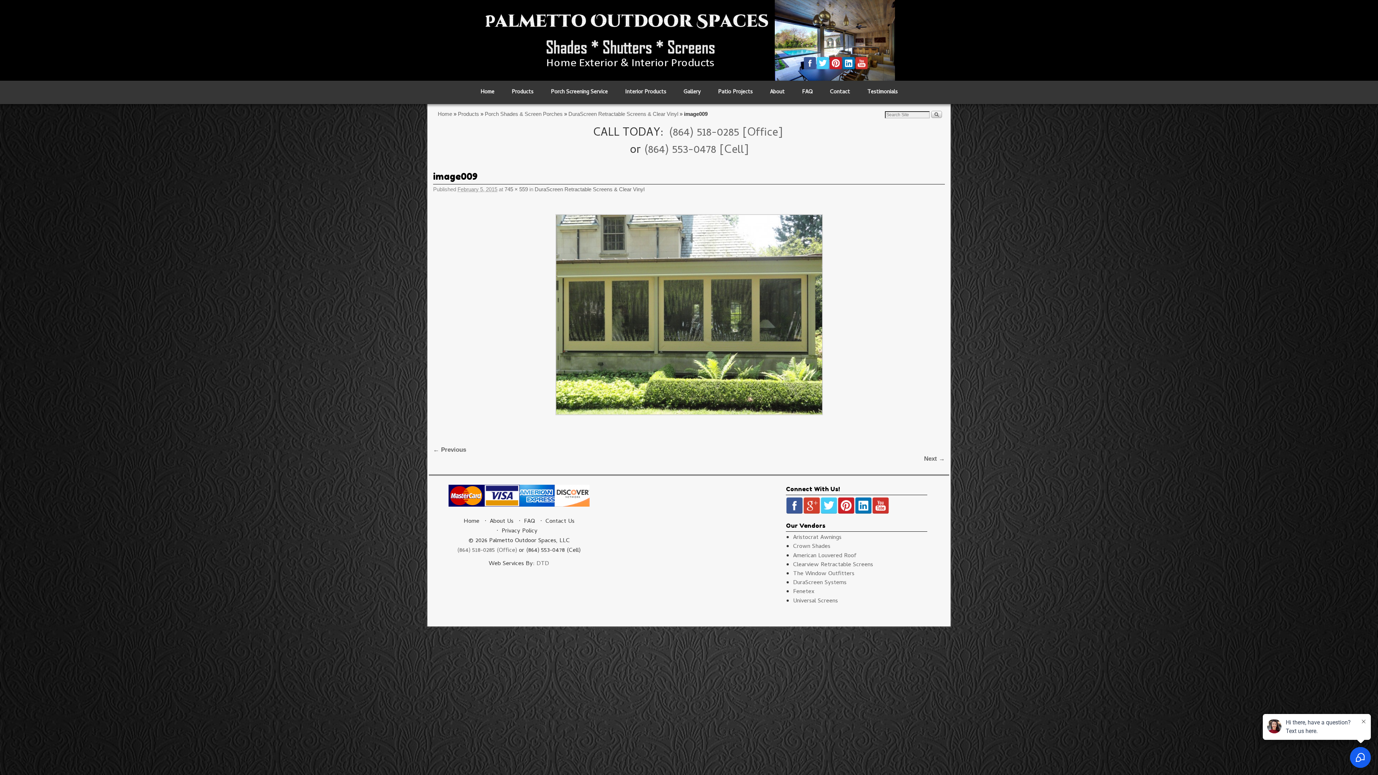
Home (488, 92)
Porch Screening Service (579, 92)
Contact (840, 92)
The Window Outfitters (823, 574)
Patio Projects (735, 92)
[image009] (689, 314)
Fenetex (804, 592)
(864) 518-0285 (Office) (487, 551)
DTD (542, 564)
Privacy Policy (520, 531)
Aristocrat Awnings (817, 538)
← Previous (449, 449)
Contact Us (560, 522)
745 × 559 (516, 189)
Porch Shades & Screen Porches (524, 114)
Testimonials (882, 92)
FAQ (807, 92)
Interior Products (645, 92)
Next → (934, 458)
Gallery (692, 92)
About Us (502, 522)
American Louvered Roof (825, 556)
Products (523, 92)
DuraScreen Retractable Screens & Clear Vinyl (623, 114)
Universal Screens (815, 601)
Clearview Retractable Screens (833, 565)
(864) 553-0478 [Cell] (696, 150)
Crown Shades (811, 547)
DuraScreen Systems (820, 583)
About (777, 92)
